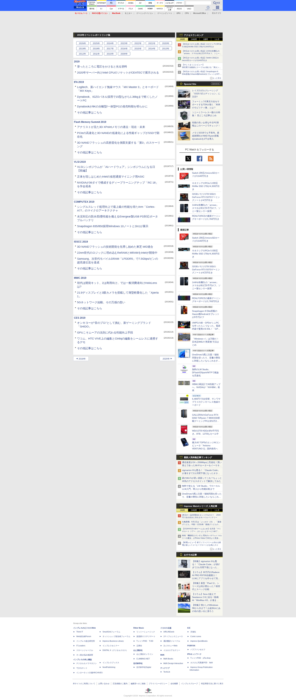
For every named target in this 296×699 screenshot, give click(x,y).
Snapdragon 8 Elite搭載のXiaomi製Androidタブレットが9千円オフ (205, 314)
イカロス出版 (165, 628)
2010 (110, 54)
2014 (151, 48)
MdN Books (168, 659)
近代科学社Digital (143, 667)
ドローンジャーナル (84, 650)
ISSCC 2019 (81, 241)
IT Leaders (80, 646)
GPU (179, 13)
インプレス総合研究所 (85, 641)
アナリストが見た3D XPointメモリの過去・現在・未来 (111, 127)
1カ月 (217, 39)
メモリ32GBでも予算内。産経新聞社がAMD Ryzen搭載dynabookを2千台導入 (205, 135)
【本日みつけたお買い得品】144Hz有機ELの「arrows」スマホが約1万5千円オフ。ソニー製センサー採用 (201, 53)
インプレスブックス (111, 663)
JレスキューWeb (170, 646)
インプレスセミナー (111, 646)
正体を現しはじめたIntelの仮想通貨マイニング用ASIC (110, 176)
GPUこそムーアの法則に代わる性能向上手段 (105, 332)
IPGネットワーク (194, 654)
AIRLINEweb (168, 632)
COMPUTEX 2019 (84, 201)
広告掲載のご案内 (120, 684)
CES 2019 (79, 318)
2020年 (166, 359)
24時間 (194, 39)
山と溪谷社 (138, 650)
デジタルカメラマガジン (86, 663)
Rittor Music (138, 628)
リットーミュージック (145, 632)
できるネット (81, 668)
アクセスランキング (193, 35)
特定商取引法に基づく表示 (212, 684)
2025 (96, 43)
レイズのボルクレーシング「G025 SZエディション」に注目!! (206, 93)
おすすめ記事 (190, 555)
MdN (162, 655)
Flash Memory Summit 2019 (90, 122)
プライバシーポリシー (158, 684)
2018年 (82, 359)
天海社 (193, 632)
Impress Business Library (113, 641)
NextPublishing (109, 667)
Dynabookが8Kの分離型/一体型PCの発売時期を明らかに (112, 106)
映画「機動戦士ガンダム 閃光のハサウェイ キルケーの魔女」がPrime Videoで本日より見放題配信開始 (202, 538)
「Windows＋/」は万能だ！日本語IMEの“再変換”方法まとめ (205, 341)
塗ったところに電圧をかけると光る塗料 (102, 66)
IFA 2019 (79, 82)
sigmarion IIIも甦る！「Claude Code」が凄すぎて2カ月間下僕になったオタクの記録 (201, 473)
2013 (165, 48)
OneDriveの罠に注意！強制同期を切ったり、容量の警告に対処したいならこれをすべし (202, 497)
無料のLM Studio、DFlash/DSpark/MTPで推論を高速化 (205, 372)
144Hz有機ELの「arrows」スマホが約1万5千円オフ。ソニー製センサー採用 (206, 208)
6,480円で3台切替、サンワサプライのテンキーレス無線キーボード (206, 402)
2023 (124, 43)
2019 (82, 48)
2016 (124, 48)
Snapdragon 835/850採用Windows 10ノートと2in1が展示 (112, 226)
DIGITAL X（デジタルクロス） (115, 650)
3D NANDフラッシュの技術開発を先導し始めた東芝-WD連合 (115, 246)
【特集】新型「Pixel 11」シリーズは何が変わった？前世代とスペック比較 (206, 586)
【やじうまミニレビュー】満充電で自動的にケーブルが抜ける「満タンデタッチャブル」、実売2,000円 (201, 67)
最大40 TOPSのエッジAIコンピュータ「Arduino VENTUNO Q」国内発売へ (206, 445)
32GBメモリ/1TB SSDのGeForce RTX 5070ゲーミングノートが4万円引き (206, 197)
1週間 (205, 39)
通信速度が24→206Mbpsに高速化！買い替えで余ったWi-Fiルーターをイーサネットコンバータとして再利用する (202, 465)
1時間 (182, 39)
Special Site (190, 84)
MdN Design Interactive (173, 663)
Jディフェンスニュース (173, 636)
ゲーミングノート (164, 13)
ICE (188, 628)
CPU (187, 13)
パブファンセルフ (197, 649)
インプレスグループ (189, 684)
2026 (82, 43)
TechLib (166, 672)
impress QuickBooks (199, 641)
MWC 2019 (80, 278)
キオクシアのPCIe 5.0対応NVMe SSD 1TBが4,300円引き (206, 186)
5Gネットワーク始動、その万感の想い (101, 302)
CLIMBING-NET (143, 659)
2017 (110, 48)
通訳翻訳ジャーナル (171, 641)
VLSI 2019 (80, 162)
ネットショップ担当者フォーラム (116, 636)
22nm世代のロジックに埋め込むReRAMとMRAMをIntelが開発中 (117, 252)
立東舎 (139, 646)
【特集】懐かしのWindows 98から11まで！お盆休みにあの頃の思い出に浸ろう (206, 608)
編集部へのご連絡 (138, 684)
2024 (110, 43)
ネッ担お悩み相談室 (84, 655)
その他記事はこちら (89, 112)
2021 (151, 43)
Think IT (79, 632)
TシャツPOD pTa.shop (200, 658)
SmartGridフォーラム (111, 632)
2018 (96, 48)
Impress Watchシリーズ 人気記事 (200, 506)
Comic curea (195, 636)
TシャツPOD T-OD (144, 641)
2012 (82, 54)
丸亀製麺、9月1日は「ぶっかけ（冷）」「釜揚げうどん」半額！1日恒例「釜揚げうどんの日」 (201, 524)
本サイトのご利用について (84, 684)
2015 (138, 48)
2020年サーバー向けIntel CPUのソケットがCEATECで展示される (118, 72)
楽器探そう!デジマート (145, 636)
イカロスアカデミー (171, 650)
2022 (138, 43)
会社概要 (174, 684)
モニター (128, 13)
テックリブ (165, 668)
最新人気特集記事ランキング (198, 457)
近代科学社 (138, 663)
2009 (124, 54)
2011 (96, 54)
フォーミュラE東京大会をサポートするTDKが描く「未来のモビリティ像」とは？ (206, 104)
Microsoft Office (199, 13)
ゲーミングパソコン (144, 13)
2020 (165, 43)
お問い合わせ (103, 684)
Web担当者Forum (83, 636)
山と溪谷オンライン (144, 654)
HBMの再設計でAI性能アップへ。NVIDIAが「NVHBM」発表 (206, 387)
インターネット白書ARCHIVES (89, 673)
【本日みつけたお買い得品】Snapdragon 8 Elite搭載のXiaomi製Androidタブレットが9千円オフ (202, 74)
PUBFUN (191, 646)
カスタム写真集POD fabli (201, 663)
